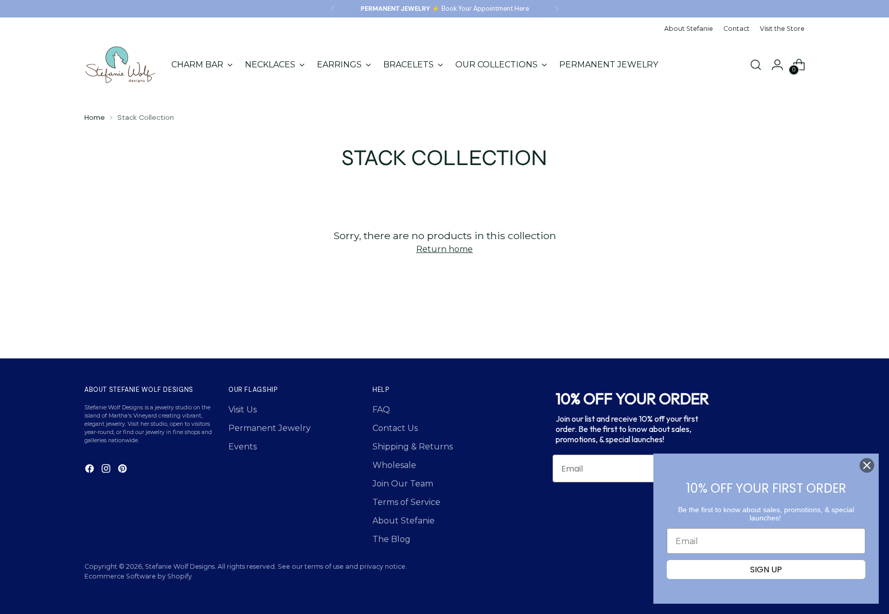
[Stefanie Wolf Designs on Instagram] (107, 470)
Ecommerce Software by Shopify (138, 576)
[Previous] (333, 8)
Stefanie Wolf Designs (180, 566)
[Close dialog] (867, 465)
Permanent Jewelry (269, 428)
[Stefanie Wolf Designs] (120, 64)
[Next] (556, 8)
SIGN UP (766, 569)
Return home (444, 249)
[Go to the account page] (777, 65)
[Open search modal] (755, 65)
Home (94, 117)
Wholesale (394, 465)
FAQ (381, 409)
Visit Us (242, 409)
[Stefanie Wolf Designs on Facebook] (90, 470)
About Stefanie (403, 521)
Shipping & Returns (412, 447)
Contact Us (395, 428)
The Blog (391, 539)
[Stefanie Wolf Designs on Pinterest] (123, 470)
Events (242, 447)
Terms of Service (406, 502)
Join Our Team (402, 484)
